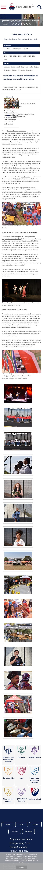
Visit (21, 824)
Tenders (15, 831)
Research (25, 49)
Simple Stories (25, 177)
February (7, 67)
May (22, 67)
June (27, 67)
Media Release (16, 49)
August (36, 67)
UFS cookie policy (30, 858)
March (13, 67)
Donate (35, 824)
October (14, 70)
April (18, 67)
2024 (29, 56)
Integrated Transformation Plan (11, 239)
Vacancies (28, 831)
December (29, 70)
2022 (19, 56)
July (31, 67)
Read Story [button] (5, 24)
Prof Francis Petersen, (28, 153)
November (21, 70)
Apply (8, 824)
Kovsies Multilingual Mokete (16, 131)
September (7, 70)
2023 (24, 56)
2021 (15, 56)
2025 (33, 56)
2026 (5, 59)
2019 (5, 56)
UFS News (7, 49)
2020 (10, 56)
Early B (17, 179)
